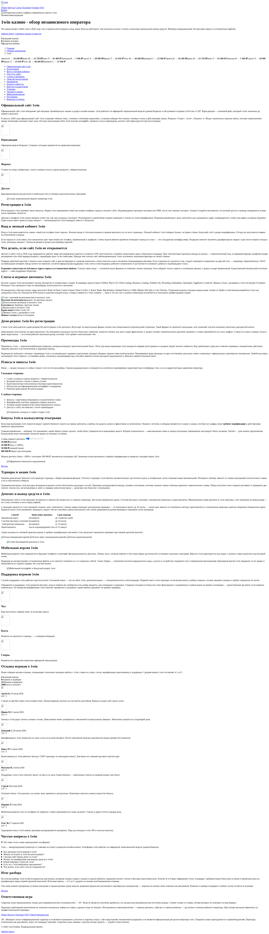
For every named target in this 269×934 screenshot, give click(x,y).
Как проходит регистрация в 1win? (20, 852)
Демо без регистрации (17, 79)
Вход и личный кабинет (18, 71)
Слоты (18, 7)
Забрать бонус (8, 34)
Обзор (4, 7)
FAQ (42, 7)
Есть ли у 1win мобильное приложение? (23, 864)
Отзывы (35, 7)
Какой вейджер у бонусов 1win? (19, 862)
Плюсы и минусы (15, 84)
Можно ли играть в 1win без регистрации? (24, 854)
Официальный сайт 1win (19, 66)
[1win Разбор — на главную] (4, 2)
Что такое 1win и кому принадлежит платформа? (27, 842)
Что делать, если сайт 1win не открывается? (24, 867)
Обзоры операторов (16, 51)
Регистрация (13, 69)
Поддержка (12, 97)
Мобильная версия (16, 94)
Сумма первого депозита (13, 439)
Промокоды (12, 81)
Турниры (11, 89)
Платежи (26, 7)
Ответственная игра (39, 915)
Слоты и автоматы (16, 76)
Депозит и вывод (15, 92)
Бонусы (11, 7)
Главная (10, 48)
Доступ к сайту (14, 74)
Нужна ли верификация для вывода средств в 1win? (28, 859)
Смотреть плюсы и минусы (28, 34)
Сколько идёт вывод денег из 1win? (20, 857)
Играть (4, 466)
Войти (4, 10)
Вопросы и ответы (16, 99)
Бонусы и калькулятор (17, 86)
